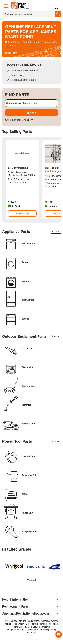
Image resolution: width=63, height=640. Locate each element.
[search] (58, 14)
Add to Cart (22, 213)
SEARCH (31, 112)
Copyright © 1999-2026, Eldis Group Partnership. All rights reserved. (32, 631)
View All (55, 231)
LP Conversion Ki (18, 167)
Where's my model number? (19, 119)
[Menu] (6, 6)
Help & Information (15, 599)
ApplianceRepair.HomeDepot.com (25, 613)
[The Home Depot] (20, 6)
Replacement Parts (15, 606)
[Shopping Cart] (57, 6)
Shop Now (11, 52)
